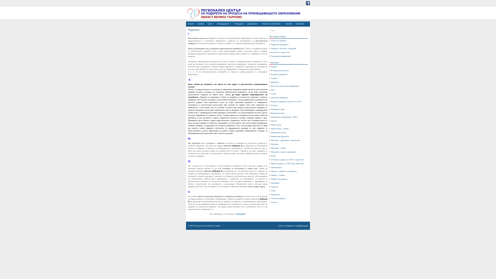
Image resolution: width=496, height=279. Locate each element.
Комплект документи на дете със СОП (286, 102)
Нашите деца (276, 125)
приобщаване (224, 24)
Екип (273, 90)
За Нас (273, 94)
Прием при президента (280, 45)
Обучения (274, 144)
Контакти (274, 105)
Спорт (273, 191)
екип (211, 24)
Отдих (273, 156)
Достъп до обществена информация (285, 86)
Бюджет (274, 67)
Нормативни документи (280, 136)
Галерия (288, 24)
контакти (300, 24)
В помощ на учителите (280, 71)
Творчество (275, 195)
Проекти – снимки (278, 175)
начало (191, 24)
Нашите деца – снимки (280, 129)
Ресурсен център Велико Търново (207, 226)
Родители (274, 187)
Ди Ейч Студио (302, 226)
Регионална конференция (281, 56)
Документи (253, 24)
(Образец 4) (237, 146)
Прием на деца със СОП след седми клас (287, 164)
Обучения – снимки (278, 148)
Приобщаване (276, 167)
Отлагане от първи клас (280, 52)
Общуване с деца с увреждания (283, 152)
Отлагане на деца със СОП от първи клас (287, 160)
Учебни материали (278, 198)
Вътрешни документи (279, 74)
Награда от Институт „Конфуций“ (284, 48)
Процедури (239, 24)
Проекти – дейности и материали (284, 171)
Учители (274, 202)
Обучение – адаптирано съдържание (285, 140)
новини (200, 24)
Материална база (277, 109)
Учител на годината (278, 41)
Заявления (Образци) (279, 98)
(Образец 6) (217, 171)
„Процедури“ (241, 214)
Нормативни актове (278, 133)
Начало (274, 121)
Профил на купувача (272, 24)
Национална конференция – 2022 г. (284, 117)
